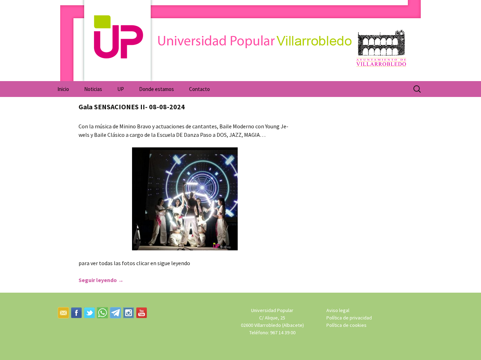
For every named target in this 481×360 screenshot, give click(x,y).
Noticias (93, 89)
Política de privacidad (349, 318)
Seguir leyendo (101, 279)
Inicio (63, 89)
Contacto (199, 89)
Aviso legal (337, 310)
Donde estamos (156, 89)
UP (120, 89)
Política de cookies (346, 325)
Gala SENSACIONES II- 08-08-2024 (132, 106)
